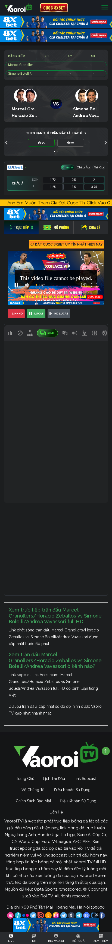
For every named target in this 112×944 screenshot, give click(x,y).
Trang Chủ (25, 778)
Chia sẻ (94, 227)
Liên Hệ (56, 812)
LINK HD (17, 313)
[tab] (21, 227)
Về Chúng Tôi (33, 790)
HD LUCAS (61, 313)
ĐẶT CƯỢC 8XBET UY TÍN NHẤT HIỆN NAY (68, 244)
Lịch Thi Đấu (54, 778)
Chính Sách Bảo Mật (33, 801)
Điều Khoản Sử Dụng (72, 790)
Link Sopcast (85, 778)
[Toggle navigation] (104, 8)
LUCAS (38, 313)
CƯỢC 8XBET (54, 8)
